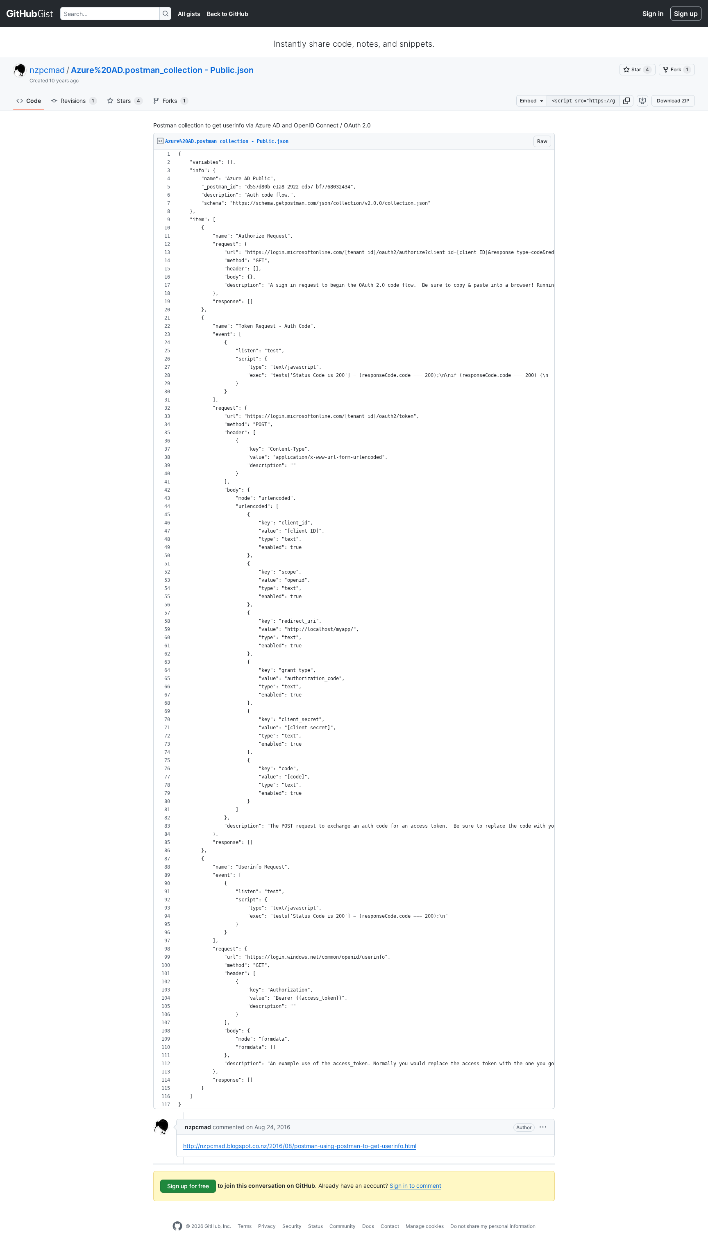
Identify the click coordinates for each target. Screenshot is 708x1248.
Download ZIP (673, 101)
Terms (245, 1226)
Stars (128, 100)
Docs (368, 1226)
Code (33, 100)
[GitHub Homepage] (177, 1226)
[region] (354, 629)
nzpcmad (47, 70)
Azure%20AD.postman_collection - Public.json (162, 70)
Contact (390, 1226)
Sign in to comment (415, 1185)
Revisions (77, 100)
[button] (626, 101)
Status (315, 1226)
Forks (174, 100)
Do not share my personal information (493, 1226)
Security (292, 1226)
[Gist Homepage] (30, 13)
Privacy (267, 1226)
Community (342, 1226)
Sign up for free (188, 1185)
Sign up (686, 13)
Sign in (653, 13)
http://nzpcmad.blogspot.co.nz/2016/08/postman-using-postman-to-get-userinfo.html (299, 1145)
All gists (189, 13)
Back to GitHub (227, 13)
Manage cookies (425, 1226)
